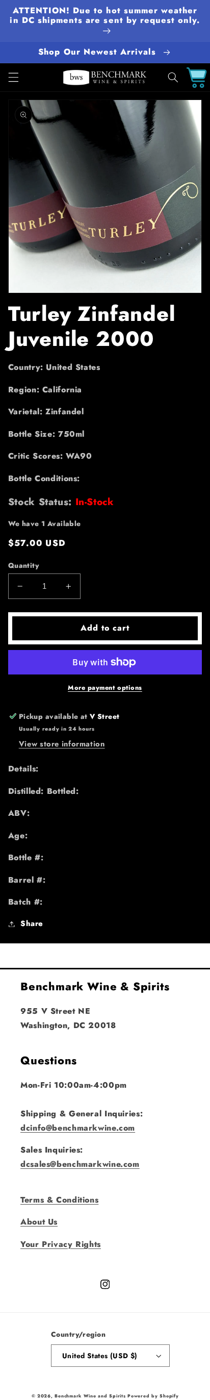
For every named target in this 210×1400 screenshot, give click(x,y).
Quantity (23, 565)
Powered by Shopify (152, 1396)
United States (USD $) (100, 1356)
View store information (62, 743)
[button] (13, 77)
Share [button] (31, 923)
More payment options (105, 687)
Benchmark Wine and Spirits (90, 1396)
